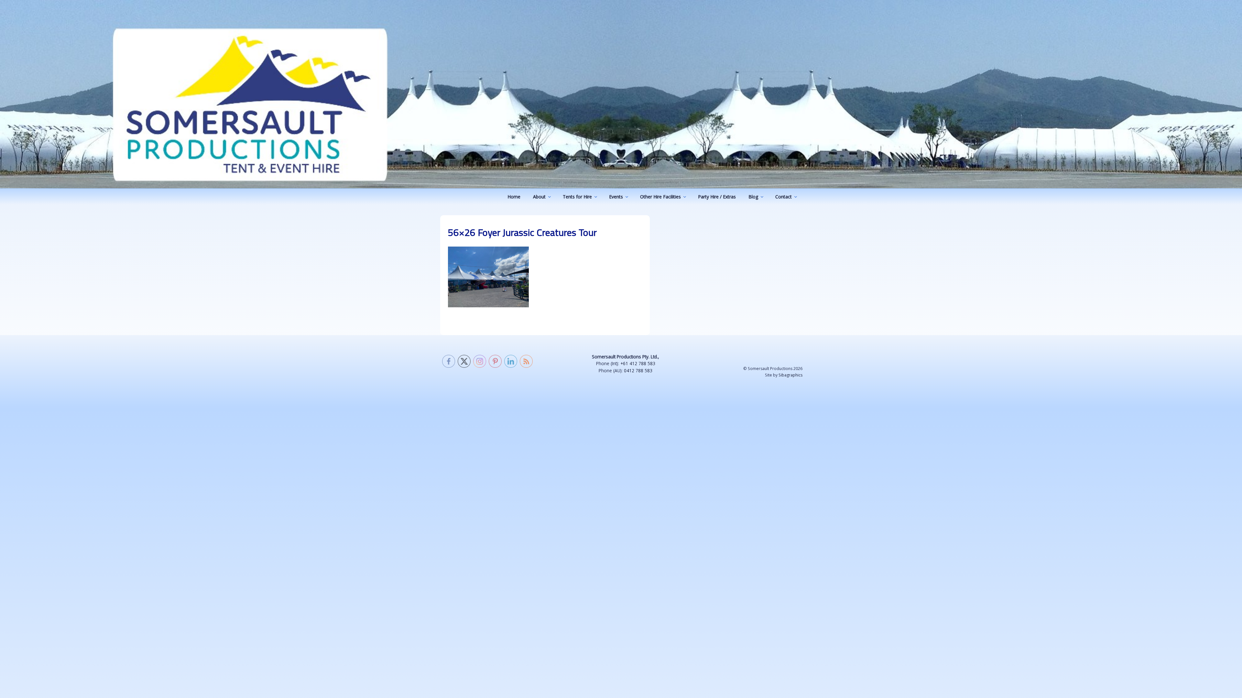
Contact (783, 197)
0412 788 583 (638, 370)
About (539, 197)
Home (513, 197)
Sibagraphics (790, 375)
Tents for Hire (577, 197)
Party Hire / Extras (717, 197)
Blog (753, 197)
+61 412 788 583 (637, 363)
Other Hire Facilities (660, 197)
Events (616, 197)
